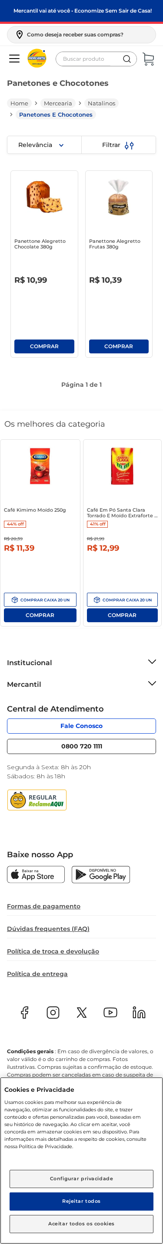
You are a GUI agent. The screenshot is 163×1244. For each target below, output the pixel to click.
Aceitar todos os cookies (81, 1224)
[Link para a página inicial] (19, 103)
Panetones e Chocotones (56, 114)
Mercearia (58, 103)
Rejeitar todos (81, 1201)
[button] (68, 34)
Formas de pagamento (43, 906)
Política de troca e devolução (53, 951)
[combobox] (96, 59)
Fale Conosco (81, 726)
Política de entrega (37, 974)
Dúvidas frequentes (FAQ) (48, 929)
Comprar (44, 346)
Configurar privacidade (81, 1178)
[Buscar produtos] (126, 59)
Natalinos (101, 103)
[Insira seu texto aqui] (36, 875)
